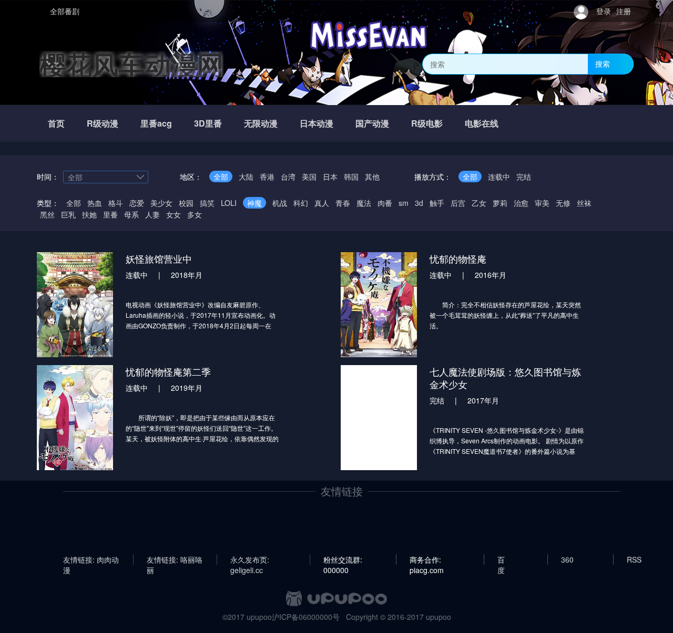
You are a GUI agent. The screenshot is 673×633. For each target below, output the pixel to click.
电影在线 (481, 123)
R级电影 (427, 123)
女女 (173, 214)
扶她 (89, 214)
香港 (267, 176)
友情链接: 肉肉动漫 (91, 559)
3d (419, 203)
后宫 (458, 203)
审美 (542, 203)
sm (404, 203)
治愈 (521, 203)
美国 (309, 176)
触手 (437, 203)
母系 (131, 214)
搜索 (602, 63)
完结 (523, 176)
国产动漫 (372, 123)
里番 (110, 214)
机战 (279, 203)
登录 (603, 11)
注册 (623, 11)
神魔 (254, 203)
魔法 (363, 203)
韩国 (351, 176)
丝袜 (584, 203)
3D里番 (208, 123)
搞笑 (207, 203)
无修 (563, 203)
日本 (330, 176)
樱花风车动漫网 (131, 63)
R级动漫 (102, 123)
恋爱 (136, 203)
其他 (372, 176)
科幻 (300, 203)
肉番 (385, 203)
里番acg (156, 123)
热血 (94, 203)
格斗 (115, 203)
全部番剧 (64, 11)
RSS (634, 559)
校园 (186, 203)
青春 (342, 203)
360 (567, 559)
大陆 (246, 176)
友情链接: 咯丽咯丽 (174, 559)
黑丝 (47, 214)
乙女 (479, 203)
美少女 (161, 203)
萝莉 (500, 203)
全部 (220, 176)
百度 (501, 559)
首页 (56, 123)
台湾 (288, 176)
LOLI (229, 203)
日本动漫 (316, 123)
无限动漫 (261, 123)
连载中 (499, 176)
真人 (321, 203)
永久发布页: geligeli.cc (249, 559)
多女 (194, 214)
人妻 (152, 214)
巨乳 (68, 214)
